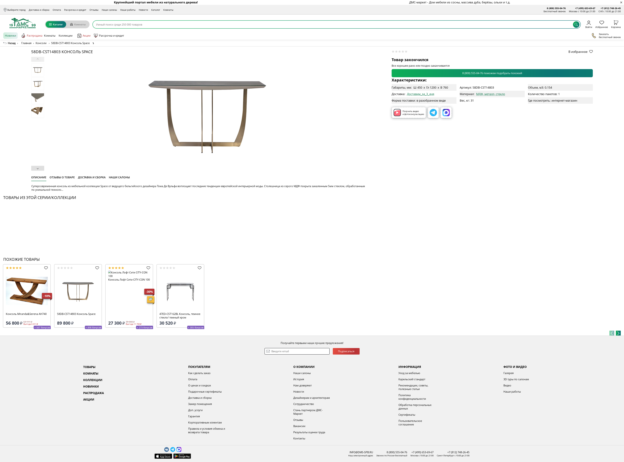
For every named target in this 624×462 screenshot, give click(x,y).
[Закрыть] (621, 2)
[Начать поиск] (576, 24)
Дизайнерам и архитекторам (311, 398)
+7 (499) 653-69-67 (585, 8)
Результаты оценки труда (309, 432)
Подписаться (346, 351)
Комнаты (168, 9)
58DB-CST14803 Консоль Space (76, 314)
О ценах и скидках (199, 385)
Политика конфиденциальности (412, 397)
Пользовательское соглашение (410, 422)
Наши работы (128, 9)
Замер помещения (200, 404)
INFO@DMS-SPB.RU (361, 452)
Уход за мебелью (409, 373)
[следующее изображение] (37, 168)
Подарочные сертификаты (205, 391)
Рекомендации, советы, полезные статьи (413, 387)
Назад (12, 43)
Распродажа (34, 35)
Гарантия (194, 416)
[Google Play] (182, 456)
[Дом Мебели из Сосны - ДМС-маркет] (22, 23)
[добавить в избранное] (45, 268)
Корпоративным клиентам (205, 422)
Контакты (299, 438)
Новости (143, 9)
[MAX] (446, 112)
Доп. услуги (195, 410)
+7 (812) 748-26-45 (611, 8)
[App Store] (163, 456)
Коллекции (65, 35)
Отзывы (94, 9)
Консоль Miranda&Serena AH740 (26, 314)
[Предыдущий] (611, 333)
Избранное (601, 27)
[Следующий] (618, 333)
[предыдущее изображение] (37, 59)
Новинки (10, 35)
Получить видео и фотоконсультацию (413, 113)
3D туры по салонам (516, 379)
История (298, 379)
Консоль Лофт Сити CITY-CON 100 (129, 279)
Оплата (57, 9)
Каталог (155, 9)
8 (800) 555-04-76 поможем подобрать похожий (492, 73)
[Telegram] (433, 112)
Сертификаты (406, 414)
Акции (87, 35)
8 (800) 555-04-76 (556, 8)
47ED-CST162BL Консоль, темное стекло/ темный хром (179, 315)
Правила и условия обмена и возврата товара (206, 430)
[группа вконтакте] (166, 449)
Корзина (616, 27)
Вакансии (299, 426)
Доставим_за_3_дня (420, 94)
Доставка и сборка (39, 9)
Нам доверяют (302, 385)
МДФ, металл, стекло (490, 94)
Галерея (508, 373)
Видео (507, 385)
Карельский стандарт (411, 379)
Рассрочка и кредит (75, 9)
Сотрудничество (303, 404)
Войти (588, 27)
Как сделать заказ (199, 373)
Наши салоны (109, 9)
